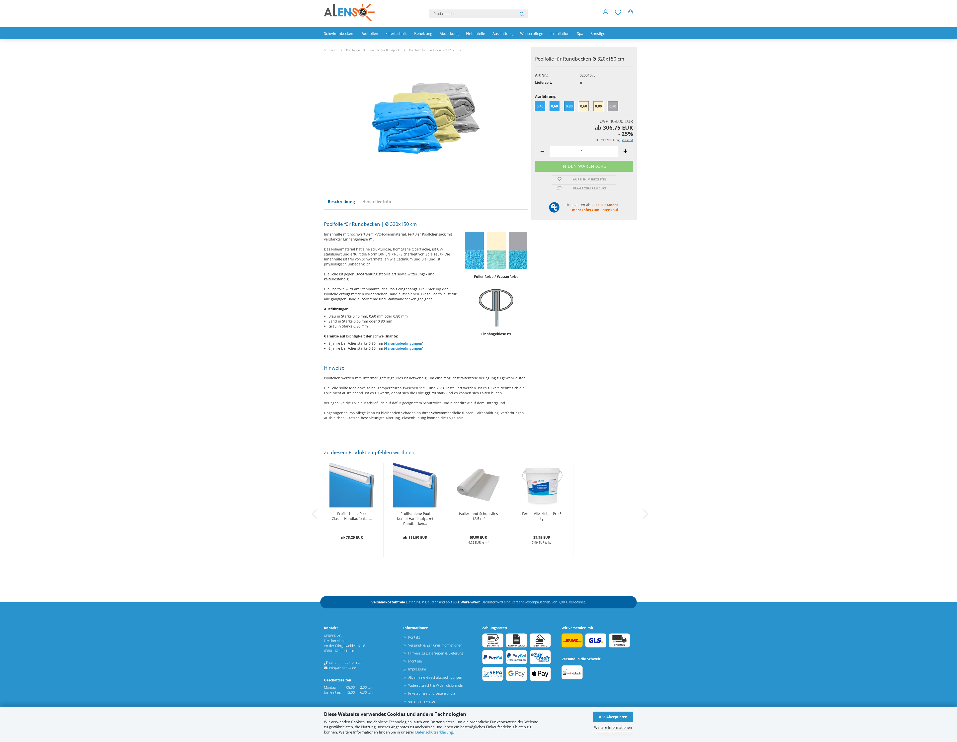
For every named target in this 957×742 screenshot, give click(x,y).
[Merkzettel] (618, 16)
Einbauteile (475, 33)
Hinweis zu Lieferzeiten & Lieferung (435, 653)
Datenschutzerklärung (434, 732)
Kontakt (414, 637)
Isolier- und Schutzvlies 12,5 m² (478, 516)
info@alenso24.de (342, 667)
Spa (580, 33)
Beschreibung (341, 201)
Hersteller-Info (376, 201)
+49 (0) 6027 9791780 (345, 662)
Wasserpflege (531, 33)
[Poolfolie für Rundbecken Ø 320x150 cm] (426, 118)
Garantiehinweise (421, 701)
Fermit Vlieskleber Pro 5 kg (541, 516)
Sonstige (598, 33)
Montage (415, 661)
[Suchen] (522, 13)
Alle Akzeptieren (613, 716)
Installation (560, 33)
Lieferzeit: (543, 82)
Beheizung (423, 33)
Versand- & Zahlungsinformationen (435, 645)
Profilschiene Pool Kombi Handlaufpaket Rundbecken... (415, 518)
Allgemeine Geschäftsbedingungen (435, 677)
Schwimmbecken (338, 33)
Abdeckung (449, 33)
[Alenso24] (351, 12)
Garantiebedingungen (403, 343)
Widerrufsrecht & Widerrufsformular (436, 685)
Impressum (417, 669)
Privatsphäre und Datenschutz (431, 693)
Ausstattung (502, 33)
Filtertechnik (396, 33)
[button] (605, 16)
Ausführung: (545, 96)
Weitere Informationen (613, 727)
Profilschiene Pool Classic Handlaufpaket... (352, 516)
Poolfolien (369, 33)
